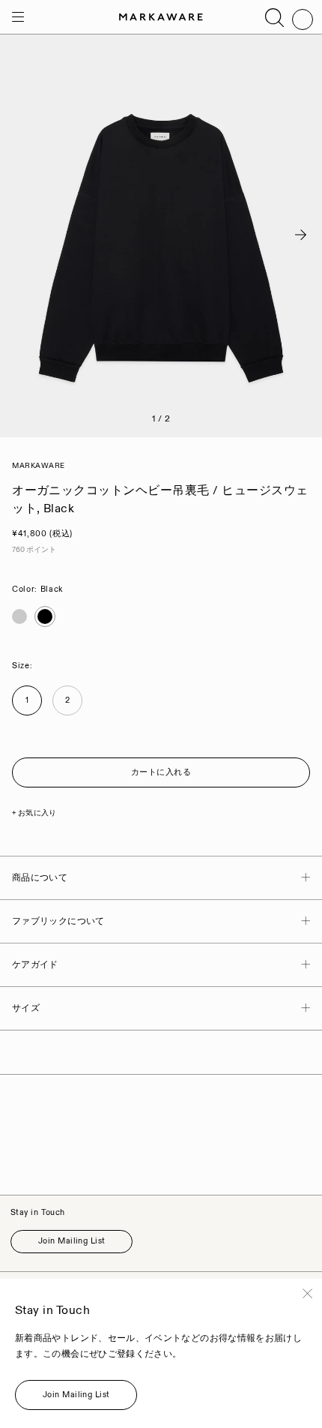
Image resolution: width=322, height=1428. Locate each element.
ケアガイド (35, 964)
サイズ (26, 1008)
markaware (38, 465)
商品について (39, 878)
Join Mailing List (71, 1241)
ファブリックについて (58, 921)
